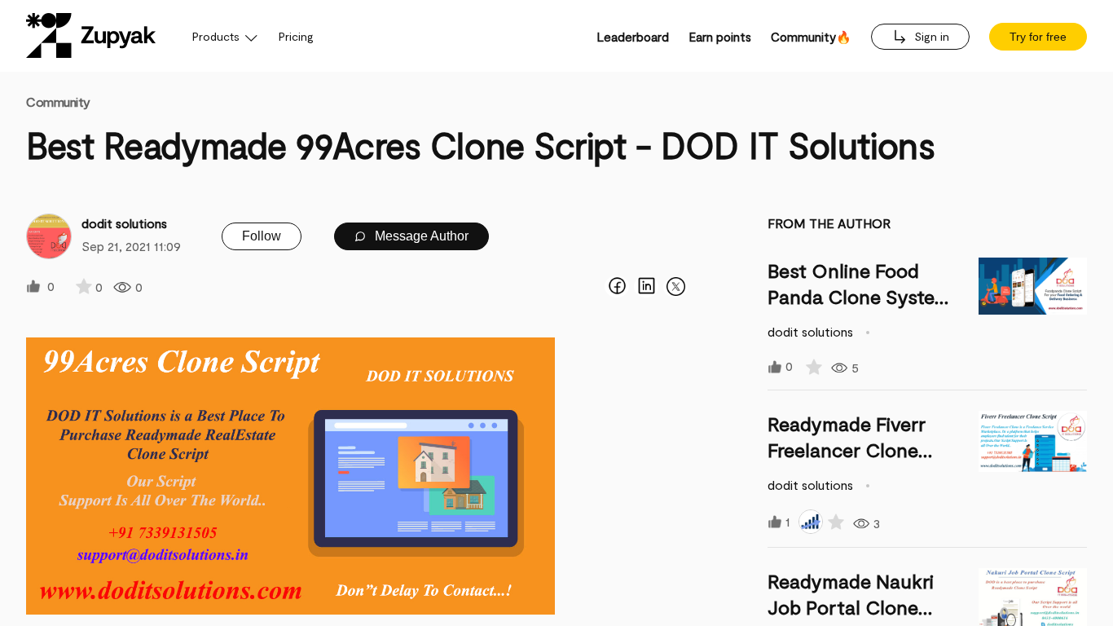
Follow (261, 236)
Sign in (930, 36)
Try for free (1038, 36)
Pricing (296, 36)
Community (58, 101)
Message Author (420, 236)
